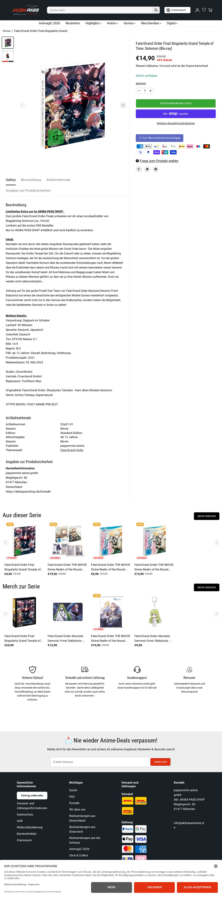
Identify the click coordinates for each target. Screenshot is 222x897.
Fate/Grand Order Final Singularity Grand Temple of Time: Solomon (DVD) (22, 567)
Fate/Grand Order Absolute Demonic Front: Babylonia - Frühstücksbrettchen (65, 638)
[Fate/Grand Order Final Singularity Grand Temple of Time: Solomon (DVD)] (24, 541)
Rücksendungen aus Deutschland (82, 818)
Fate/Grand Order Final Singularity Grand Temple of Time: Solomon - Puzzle (22, 638)
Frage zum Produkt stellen (159, 161)
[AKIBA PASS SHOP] (25, 10)
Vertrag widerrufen (32, 795)
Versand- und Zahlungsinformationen (32, 806)
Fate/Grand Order (71, 450)
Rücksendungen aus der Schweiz (84, 840)
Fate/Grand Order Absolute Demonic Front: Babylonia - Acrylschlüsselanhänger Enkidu (152, 638)
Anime (112, 23)
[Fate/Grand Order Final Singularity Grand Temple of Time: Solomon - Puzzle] (24, 612)
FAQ (72, 796)
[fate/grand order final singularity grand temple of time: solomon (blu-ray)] (72, 105)
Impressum (24, 840)
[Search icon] (156, 10)
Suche (73, 790)
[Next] (123, 105)
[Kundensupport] (177, 10)
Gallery (11, 180)
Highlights (93, 23)
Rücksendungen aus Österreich (82, 829)
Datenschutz (25, 814)
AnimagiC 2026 (49, 23)
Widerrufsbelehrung (30, 827)
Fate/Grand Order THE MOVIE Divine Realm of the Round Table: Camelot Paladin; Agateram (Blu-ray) (154, 567)
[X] (147, 169)
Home (7, 31)
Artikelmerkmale (58, 180)
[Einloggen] (197, 10)
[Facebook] (139, 169)
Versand (164, 65)
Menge (141, 83)
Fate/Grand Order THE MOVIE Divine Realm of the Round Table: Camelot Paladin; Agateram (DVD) (110, 567)
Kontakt (74, 803)
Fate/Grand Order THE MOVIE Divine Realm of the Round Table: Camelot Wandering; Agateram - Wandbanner (110, 638)
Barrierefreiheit (26, 833)
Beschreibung (31, 180)
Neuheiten (73, 23)
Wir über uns (77, 809)
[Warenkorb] (210, 10)
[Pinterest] (156, 169)
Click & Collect (78, 855)
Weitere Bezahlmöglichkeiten (176, 123)
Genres (129, 23)
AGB (20, 821)
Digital (171, 23)
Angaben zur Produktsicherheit (28, 191)
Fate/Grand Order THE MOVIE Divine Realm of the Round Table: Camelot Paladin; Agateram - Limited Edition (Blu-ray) (67, 567)
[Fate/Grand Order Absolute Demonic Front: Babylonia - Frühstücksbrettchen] (68, 612)
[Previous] (22, 105)
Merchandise (150, 23)
